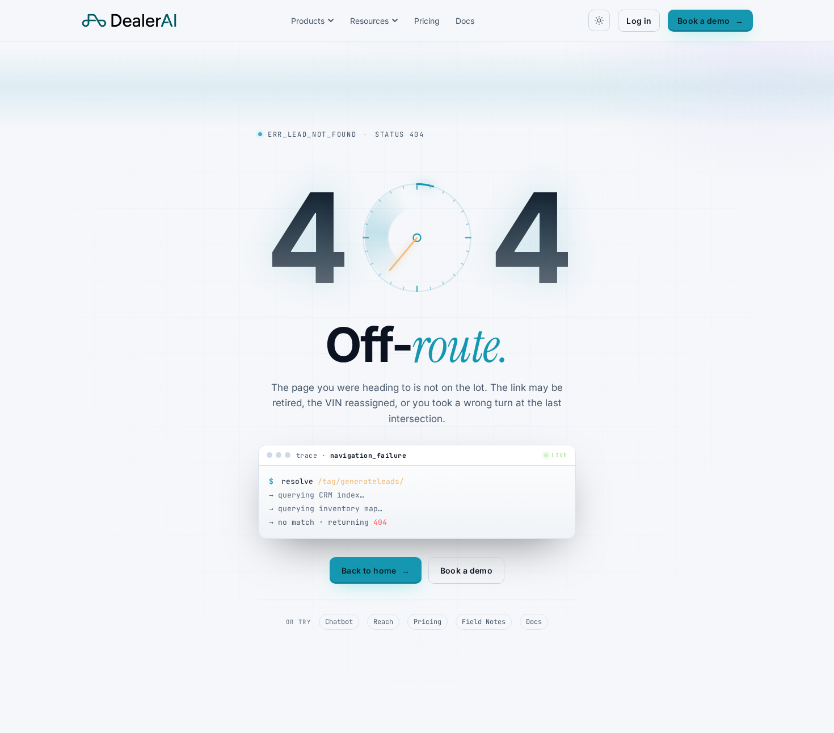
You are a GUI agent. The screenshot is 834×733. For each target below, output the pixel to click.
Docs (465, 21)
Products (308, 21)
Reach (383, 621)
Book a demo (710, 21)
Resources (369, 21)
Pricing (427, 21)
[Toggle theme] (599, 20)
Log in (638, 21)
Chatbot (339, 621)
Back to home (376, 570)
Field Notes (484, 621)
